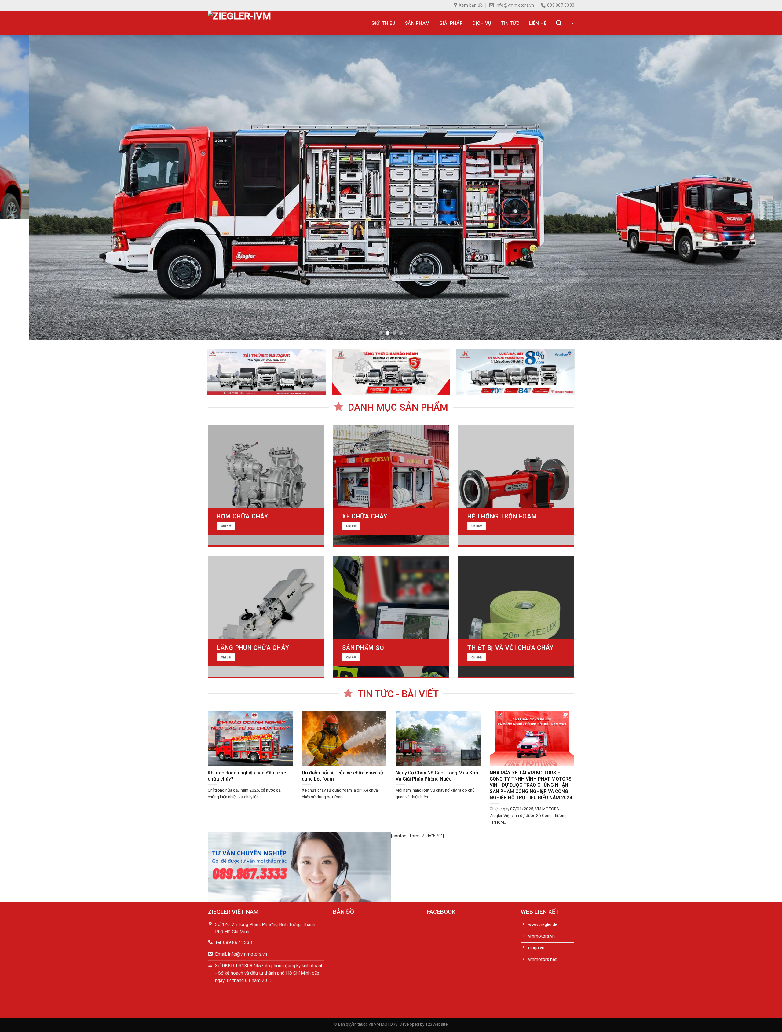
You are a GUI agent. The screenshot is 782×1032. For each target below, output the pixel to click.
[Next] (758, 187)
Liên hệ (537, 23)
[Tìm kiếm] (558, 23)
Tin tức (510, 23)
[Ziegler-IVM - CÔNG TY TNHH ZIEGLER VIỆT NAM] (254, 23)
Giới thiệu (383, 23)
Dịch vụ (482, 23)
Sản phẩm (417, 23)
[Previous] (23, 187)
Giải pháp (451, 23)
